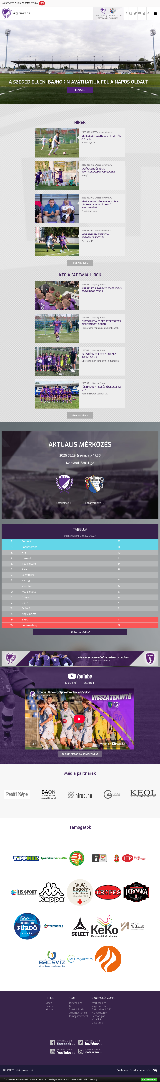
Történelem (75, 1003)
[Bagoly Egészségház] (80, 892)
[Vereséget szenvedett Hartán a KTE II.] (57, 156)
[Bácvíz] (52, 958)
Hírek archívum (80, 263)
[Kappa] (52, 892)
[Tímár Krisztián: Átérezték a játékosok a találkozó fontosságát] (57, 222)
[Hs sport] (23, 892)
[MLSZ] (77, 858)
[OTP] (54, 858)
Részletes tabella (80, 632)
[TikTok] (144, 13)
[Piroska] (136, 892)
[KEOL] (17, 793)
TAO (71, 1006)
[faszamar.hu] (154, 1070)
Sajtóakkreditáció (101, 1009)
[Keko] (104, 926)
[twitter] (135, 13)
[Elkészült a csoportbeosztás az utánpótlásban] (57, 342)
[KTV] (143, 796)
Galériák (50, 1006)
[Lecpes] (108, 892)
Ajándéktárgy (99, 1012)
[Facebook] (126, 13)
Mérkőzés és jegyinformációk (101, 1004)
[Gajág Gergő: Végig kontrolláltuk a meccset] (57, 189)
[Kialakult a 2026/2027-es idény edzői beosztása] (57, 309)
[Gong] (48, 794)
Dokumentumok (78, 1012)
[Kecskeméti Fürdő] (27, 926)
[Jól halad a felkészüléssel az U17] (57, 407)
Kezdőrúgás (98, 1016)
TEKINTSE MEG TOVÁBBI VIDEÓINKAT (80, 754)
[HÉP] (134, 858)
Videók (49, 1003)
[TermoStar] (55, 926)
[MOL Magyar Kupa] (99, 858)
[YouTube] (139, 13)
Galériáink (97, 1022)
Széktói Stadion (77, 1009)
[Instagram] (130, 13)
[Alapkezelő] (133, 926)
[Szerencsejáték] (26, 858)
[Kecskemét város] (116, 858)
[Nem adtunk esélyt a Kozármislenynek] (57, 255)
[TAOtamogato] (80, 958)
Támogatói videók (78, 1016)
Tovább (80, 89)
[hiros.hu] (80, 794)
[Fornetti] (108, 958)
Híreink (49, 1009)
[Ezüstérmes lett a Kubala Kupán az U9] (57, 374)
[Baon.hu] (111, 794)
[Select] (80, 926)
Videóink (96, 1019)
